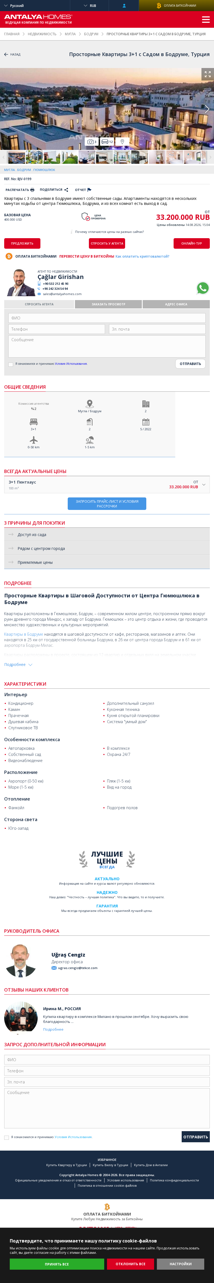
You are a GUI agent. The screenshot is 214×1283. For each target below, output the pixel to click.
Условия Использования (71, 364)
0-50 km (34, 447)
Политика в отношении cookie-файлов (107, 1185)
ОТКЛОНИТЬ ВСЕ (130, 1264)
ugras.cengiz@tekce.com (78, 968)
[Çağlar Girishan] (20, 295)
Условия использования (125, 1180)
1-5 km (90, 447)
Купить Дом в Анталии (151, 1165)
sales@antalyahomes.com (62, 294)
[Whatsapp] (203, 294)
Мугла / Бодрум (89, 411)
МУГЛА (70, 34)
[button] (207, 109)
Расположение (21, 772)
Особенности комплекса (32, 739)
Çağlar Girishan (61, 277)
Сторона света (20, 819)
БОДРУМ (91, 34)
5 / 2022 (145, 429)
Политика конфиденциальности (174, 1180)
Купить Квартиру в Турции (66, 1165)
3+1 (33, 429)
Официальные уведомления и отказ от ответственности (58, 1180)
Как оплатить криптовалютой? (142, 256)
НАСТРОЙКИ (181, 1264)
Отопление (17, 799)
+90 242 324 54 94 (55, 288)
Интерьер (15, 694)
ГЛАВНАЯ (12, 34)
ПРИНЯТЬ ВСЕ (57, 1264)
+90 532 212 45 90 (55, 283)
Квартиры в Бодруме (23, 634)
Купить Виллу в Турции (110, 1165)
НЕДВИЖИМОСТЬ (42, 34)
